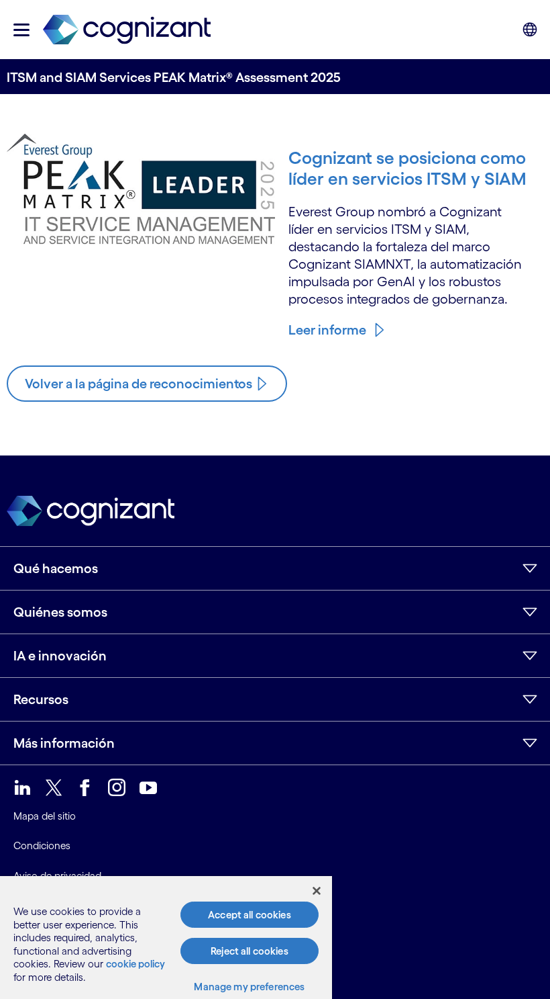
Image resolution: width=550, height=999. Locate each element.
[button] (21, 30)
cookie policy (135, 963)
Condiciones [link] (41, 845)
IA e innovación (60, 655)
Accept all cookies (249, 914)
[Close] (317, 891)
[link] (127, 30)
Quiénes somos (60, 612)
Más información (64, 743)
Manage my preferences (249, 986)
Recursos (40, 699)
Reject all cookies (249, 951)
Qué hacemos (55, 568)
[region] (166, 937)
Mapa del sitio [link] (44, 816)
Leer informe (327, 329)
